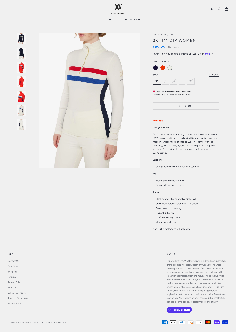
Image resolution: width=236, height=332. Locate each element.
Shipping (12, 271)
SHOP (98, 19)
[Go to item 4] (21, 82)
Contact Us (13, 260)
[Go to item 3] (21, 67)
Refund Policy (15, 282)
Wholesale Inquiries (18, 292)
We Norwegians (164, 35)
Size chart (214, 74)
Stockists (12, 287)
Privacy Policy (14, 303)
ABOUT (113, 19)
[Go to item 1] (21, 39)
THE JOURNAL (132, 19)
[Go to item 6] (21, 110)
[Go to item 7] (21, 125)
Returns (12, 276)
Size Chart (13, 266)
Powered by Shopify (55, 322)
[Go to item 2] (21, 53)
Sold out (186, 106)
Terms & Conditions (18, 298)
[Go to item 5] (21, 96)
